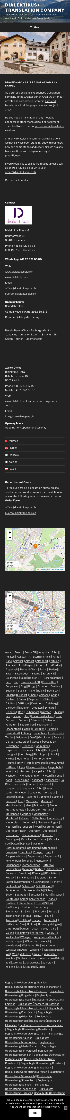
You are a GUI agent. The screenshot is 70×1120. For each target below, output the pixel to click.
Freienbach (40, 733)
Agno (56, 656)
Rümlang (37, 873)
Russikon (24, 873)
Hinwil (53, 754)
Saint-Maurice (25, 877)
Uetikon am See (15, 924)
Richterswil (42, 860)
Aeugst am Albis (48, 652)
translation (53, 92)
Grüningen (42, 746)
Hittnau (10, 758)
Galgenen (22, 737)
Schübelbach (13, 890)
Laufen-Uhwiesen (16, 792)
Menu (37, 27)
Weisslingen (48, 945)
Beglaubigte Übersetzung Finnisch (26, 1008)
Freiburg (36, 330)
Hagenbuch (12, 750)
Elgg (26, 716)
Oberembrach (51, 826)
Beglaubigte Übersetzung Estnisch (38, 1003)
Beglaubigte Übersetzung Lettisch (25, 1033)
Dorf (20, 712)
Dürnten (46, 712)
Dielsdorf (11, 707)
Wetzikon (35, 949)
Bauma (36, 673)
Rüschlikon (51, 873)
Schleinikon (13, 886)
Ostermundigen (15, 847)
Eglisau (17, 716)
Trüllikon (24, 920)
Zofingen (47, 962)
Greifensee (12, 746)
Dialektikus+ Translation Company (35, 8)
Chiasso (44, 694)
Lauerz (49, 788)
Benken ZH (34, 677)
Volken (10, 932)
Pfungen (38, 852)
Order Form (12, 500)
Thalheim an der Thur (18, 915)
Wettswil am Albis (16, 949)
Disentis (11, 712)
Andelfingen (26, 665)
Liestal (10, 796)
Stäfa (48, 903)
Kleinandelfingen (30, 775)
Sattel (9, 881)
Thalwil (38, 915)
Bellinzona (12, 677)
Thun (48, 915)
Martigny (46, 801)
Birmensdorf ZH (30, 682)
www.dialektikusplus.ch (19, 271)
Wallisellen (12, 937)
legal (47, 151)
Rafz (48, 852)
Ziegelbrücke (32, 962)
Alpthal (18, 661)
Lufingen (44, 796)
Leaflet (42, 569)
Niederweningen (48, 822)
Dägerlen (33, 699)
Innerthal (11, 771)
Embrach (11, 720)
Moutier (26, 813)
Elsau (59, 716)
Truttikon (11, 920)
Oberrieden (12, 835)
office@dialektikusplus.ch (20, 172)
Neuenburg (55, 818)
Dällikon (46, 699)
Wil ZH (37, 954)
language (31, 105)
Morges (47, 809)
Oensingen (12, 839)
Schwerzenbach (33, 890)
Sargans (41, 877)
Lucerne (11, 801)
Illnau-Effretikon (37, 767)
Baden (53, 669)
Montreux (34, 809)
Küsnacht (37, 779)
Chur (25, 330)
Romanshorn (13, 869)
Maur (28, 805)
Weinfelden (13, 945)
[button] (35, 546)
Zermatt (17, 962)
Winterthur (50, 954)
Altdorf (29, 661)
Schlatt (56, 881)
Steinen (26, 907)
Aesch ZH (30, 652)
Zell (8, 962)
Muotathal (12, 818)
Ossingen (38, 843)
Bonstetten (49, 682)
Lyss (20, 801)
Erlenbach (36, 720)
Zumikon (29, 966)
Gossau (36, 741)
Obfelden (47, 835)
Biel (16, 682)
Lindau (20, 796)
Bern (17, 330)
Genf (46, 330)
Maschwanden (14, 805)
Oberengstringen (16, 830)
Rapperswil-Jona (15, 856)
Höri (28, 762)
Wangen (26, 937)
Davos (22, 699)
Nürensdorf (25, 826)
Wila (15, 954)
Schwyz (46, 334)
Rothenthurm (54, 869)
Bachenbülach (28, 669)
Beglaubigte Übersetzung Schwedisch (28, 1067)
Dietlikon (37, 707)
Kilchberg (11, 775)
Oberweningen (31, 835)
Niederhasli (29, 822)
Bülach (10, 694)
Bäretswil (48, 673)
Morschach (12, 813)
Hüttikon (11, 767)
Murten (24, 818)
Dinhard (50, 707)
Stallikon (11, 903)
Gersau (58, 737)
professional (18, 92)
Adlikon (10, 656)
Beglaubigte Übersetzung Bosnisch (26, 991)
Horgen (10, 762)
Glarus (9, 741)
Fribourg (26, 733)
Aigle (9, 661)
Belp (23, 677)
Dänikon (10, 703)
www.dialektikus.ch (16, 277)
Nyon (37, 826)
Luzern (35, 334)
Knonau (58, 775)
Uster (35, 928)
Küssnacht (52, 779)
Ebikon (58, 712)
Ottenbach (48, 847)
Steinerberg (41, 907)
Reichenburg (13, 860)
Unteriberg (12, 928)
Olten (15, 843)
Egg (8, 716)
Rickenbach (13, 865)
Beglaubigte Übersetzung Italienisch (41, 1025)
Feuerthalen (27, 724)
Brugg (32, 686)
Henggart (11, 754)
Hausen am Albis (32, 750)
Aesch (18, 652)
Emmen (23, 720)
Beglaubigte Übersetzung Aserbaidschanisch (32, 986)
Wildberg (25, 954)
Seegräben (21, 894)
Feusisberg (43, 724)
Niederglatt (12, 822)
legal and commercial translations (40, 138)
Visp (53, 928)
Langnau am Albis (32, 788)
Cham (33, 694)
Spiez (23, 898)
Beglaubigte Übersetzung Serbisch (26, 1071)
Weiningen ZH (30, 945)
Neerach (11, 826)
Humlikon (39, 762)
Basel (8, 330)
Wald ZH (52, 932)
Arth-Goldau (53, 665)
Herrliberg (25, 754)
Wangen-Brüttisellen (46, 937)
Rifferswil (48, 865)
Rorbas (39, 869)
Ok (35, 1112)
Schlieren (28, 886)
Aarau (8, 652)
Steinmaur (12, 911)
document (53, 121)
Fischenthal (13, 728)
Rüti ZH (10, 877)
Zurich (37, 96)
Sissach (58, 894)
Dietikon (24, 707)
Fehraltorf (12, 724)
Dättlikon (23, 703)
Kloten (47, 775)
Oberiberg (49, 830)
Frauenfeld (12, 733)
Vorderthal (37, 932)
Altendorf (42, 661)
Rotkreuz (11, 873)
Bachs (43, 669)
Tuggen (36, 920)
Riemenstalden (31, 865)
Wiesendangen (52, 949)
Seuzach (35, 894)
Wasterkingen (14, 941)
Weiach (45, 941)
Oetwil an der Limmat (34, 839)
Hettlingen (40, 754)
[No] (65, 1108)
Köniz (9, 779)
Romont (28, 869)
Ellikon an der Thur (42, 716)
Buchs (41, 690)
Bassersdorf (22, 673)
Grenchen (27, 746)
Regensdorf (52, 856)
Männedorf (41, 805)
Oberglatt (34, 830)
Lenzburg (49, 792)
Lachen (31, 784)
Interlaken (25, 771)
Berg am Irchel (52, 677)
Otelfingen (33, 847)
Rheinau (28, 860)
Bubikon (10, 690)
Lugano (24, 334)
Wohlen (10, 958)
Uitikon (31, 924)
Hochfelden (24, 758)
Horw (20, 762)
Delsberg (51, 703)
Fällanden (50, 720)
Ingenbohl (55, 767)
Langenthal (12, 788)
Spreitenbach (37, 898)
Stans (39, 903)
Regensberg (35, 856)
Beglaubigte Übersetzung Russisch (42, 1063)
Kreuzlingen (22, 779)
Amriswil (11, 665)
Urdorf (25, 928)
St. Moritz (40, 911)
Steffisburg (12, 907)
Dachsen (11, 699)
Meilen (54, 805)
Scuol (9, 894)
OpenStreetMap (56, 569)
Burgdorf (21, 694)
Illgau (22, 767)
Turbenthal (50, 920)
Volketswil (22, 932)
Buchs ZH (52, 690)
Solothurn (12, 898)
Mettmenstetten (16, 809)
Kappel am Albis (43, 771)
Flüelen (51, 728)
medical (48, 117)
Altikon (54, 661)
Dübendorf (32, 712)
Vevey (44, 928)
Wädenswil (31, 941)
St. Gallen (26, 911)
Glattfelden (23, 741)
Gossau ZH (49, 741)
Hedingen (50, 750)
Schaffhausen (23, 881)
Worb (34, 958)
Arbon (39, 665)
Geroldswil (44, 737)
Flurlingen (38, 728)
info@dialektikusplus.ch (19, 416)
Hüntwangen (55, 762)
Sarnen (53, 877)
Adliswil (21, 656)
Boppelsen (12, 686)
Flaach (26, 728)
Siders (47, 894)
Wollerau (22, 958)
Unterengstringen (49, 924)
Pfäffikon (25, 852)
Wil (8, 954)
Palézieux (11, 852)
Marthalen (32, 801)
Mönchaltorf (40, 813)
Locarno (32, 796)
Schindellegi (41, 881)
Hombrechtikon (42, 758)
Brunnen (43, 686)
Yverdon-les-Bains (51, 958)
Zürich (19, 338)
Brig (23, 686)
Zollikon (10, 966)
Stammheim (26, 903)
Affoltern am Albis (40, 656)
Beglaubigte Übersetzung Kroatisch (28, 1029)
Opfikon (26, 843)
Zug (19, 966)
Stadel (52, 898)
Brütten (55, 686)
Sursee (52, 911)
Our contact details (16, 180)
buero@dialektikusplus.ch (20, 293)
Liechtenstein (34, 338)
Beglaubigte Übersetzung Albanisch (26, 982)
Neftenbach (39, 818)
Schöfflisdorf (44, 886)
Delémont (37, 703)
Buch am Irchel (27, 690)
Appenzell (12, 669)
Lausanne (11, 334)
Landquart (45, 784)
